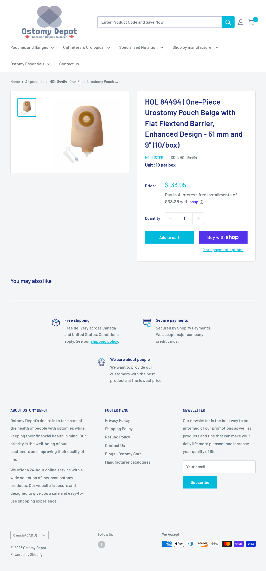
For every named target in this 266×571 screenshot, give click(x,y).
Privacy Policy (117, 420)
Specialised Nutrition (138, 47)
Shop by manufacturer (192, 47)
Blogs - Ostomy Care (123, 453)
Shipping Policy (119, 428)
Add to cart (169, 237)
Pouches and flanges (29, 47)
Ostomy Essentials (27, 63)
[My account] (240, 22)
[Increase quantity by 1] (198, 218)
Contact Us (115, 445)
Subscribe (200, 482)
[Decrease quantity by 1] (170, 218)
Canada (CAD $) (25, 535)
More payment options (223, 249)
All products (34, 81)
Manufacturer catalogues (128, 461)
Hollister (154, 157)
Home (15, 81)
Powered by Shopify (26, 554)
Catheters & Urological (83, 47)
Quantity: (153, 218)
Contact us (69, 63)
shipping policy (104, 341)
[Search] (228, 22)
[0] (251, 22)
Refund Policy (117, 436)
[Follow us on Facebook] (101, 544)
